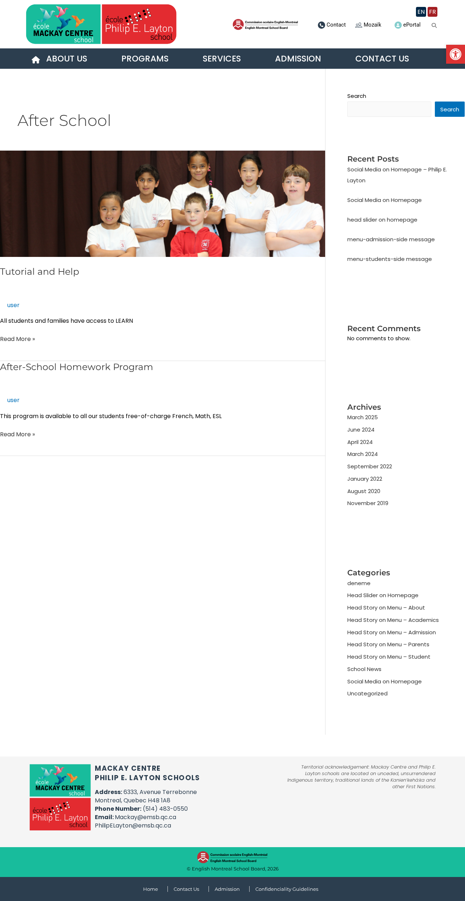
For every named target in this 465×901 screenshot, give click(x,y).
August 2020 (363, 491)
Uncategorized (367, 693)
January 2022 (364, 479)
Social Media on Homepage (384, 200)
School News (364, 669)
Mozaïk (372, 24)
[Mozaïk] (358, 24)
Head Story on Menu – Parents (388, 644)
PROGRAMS (145, 58)
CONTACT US (382, 58)
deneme (359, 583)
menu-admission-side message (391, 239)
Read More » (17, 338)
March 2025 (362, 417)
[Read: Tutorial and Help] (162, 203)
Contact (336, 24)
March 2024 (362, 454)
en (421, 12)
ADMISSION (298, 58)
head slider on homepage (382, 219)
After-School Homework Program (76, 366)
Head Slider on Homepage (382, 595)
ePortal (412, 24)
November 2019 (367, 503)
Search (356, 96)
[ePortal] (398, 25)
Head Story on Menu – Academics (393, 620)
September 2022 (369, 466)
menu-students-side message (389, 259)
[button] (455, 54)
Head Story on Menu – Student (388, 656)
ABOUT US (66, 58)
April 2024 (360, 442)
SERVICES (222, 58)
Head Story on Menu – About (386, 607)
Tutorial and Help (39, 271)
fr (432, 12)
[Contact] (321, 25)
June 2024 (361, 429)
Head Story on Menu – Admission (391, 632)
